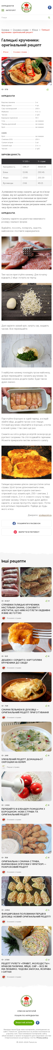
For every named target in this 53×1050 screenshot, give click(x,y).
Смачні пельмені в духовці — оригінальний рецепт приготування (25, 711)
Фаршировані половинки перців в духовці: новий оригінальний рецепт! (26, 915)
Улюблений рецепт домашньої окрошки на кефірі (22, 760)
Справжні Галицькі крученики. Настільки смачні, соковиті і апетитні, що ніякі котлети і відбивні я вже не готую (25, 609)
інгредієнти (7, 6)
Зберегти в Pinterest (28, 532)
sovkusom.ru (45, 515)
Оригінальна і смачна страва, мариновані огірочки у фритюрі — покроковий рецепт (23, 864)
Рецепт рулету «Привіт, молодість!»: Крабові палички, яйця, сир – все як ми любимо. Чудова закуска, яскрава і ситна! (26, 967)
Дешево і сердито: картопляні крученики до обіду (21, 661)
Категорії (10, 10)
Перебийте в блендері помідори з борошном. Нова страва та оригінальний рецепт (23, 811)
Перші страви (13, 767)
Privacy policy (42, 1038)
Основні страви (20, 52)
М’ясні (5, 52)
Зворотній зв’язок (23, 1023)
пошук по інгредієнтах (27, 1015)
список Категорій (26, 1011)
